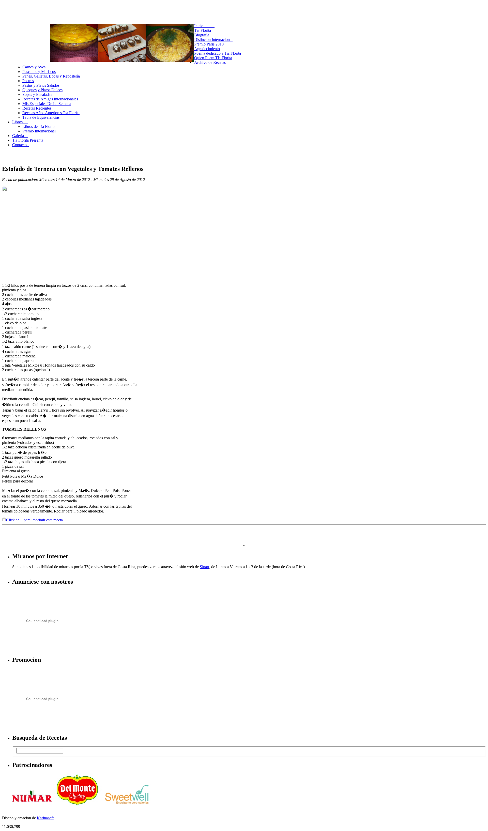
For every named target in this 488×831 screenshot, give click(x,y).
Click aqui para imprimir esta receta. (35, 520)
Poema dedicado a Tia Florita (217, 53)
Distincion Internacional (213, 39)
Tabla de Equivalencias (40, 117)
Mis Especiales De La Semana (46, 103)
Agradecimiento (207, 49)
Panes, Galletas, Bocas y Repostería (51, 76)
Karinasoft (45, 818)
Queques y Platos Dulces (42, 90)
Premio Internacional (39, 131)
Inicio (204, 26)
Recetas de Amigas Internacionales (50, 99)
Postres (28, 81)
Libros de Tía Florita (38, 126)
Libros (20, 122)
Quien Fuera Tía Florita (213, 58)
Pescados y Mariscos (39, 71)
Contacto (20, 145)
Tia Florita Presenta (30, 140)
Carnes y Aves (33, 67)
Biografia (201, 35)
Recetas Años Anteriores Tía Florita (51, 113)
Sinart (204, 567)
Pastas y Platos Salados (40, 85)
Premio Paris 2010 (209, 44)
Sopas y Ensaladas (37, 94)
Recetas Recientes (36, 108)
